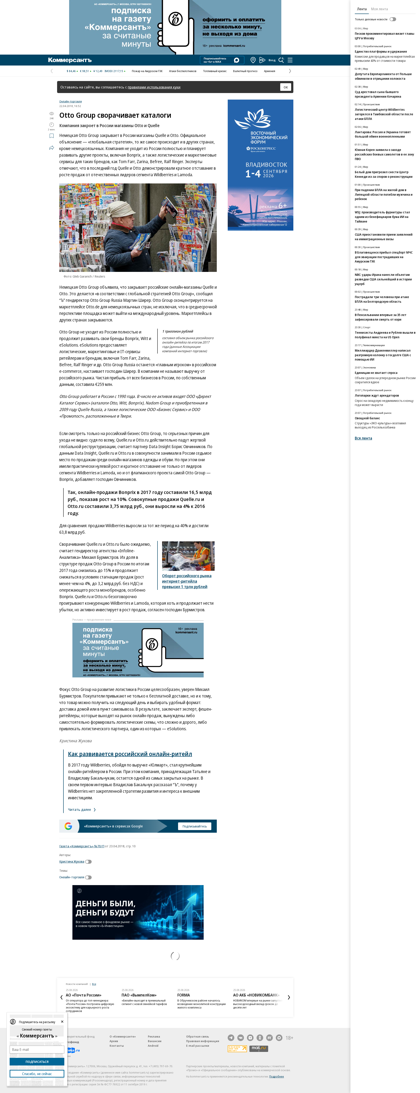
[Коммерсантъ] (70, 60)
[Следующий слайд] (289, 997)
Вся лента (363, 438)
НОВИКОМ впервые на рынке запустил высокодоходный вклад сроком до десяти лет (257, 1003)
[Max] (279, 1037)
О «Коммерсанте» (123, 1036)
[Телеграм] (231, 1037)
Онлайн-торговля (70, 101)
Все (94, 984)
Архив (114, 1041)
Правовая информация (202, 1041)
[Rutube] (269, 1037)
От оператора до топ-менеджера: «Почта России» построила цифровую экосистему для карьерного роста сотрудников (90, 1005)
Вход (272, 60)
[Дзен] (250, 1037)
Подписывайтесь (194, 826)
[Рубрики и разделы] (290, 60)
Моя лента (379, 9)
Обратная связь (197, 1036)
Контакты (117, 1046)
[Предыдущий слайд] (61, 997)
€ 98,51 (84, 71)
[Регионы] (253, 60)
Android (153, 1046)
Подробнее (276, 1076)
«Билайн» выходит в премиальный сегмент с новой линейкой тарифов (144, 1002)
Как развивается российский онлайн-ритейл (130, 754)
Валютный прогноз (245, 71)
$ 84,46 (71, 71)
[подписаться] (89, 862)
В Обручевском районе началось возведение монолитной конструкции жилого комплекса (201, 1003)
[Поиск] (281, 60)
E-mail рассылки (197, 1046)
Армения (269, 71)
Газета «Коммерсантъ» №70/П (81, 846)
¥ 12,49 (97, 71)
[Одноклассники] (260, 1037)
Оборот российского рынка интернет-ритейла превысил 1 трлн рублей (187, 581)
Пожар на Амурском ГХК (147, 71)
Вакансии (154, 1041)
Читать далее (80, 809)
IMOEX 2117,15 (114, 71)
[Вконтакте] (240, 1037)
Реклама (154, 1036)
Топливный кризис (215, 71)
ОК (286, 87)
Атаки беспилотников (182, 71)
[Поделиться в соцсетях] (51, 147)
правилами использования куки (154, 87)
